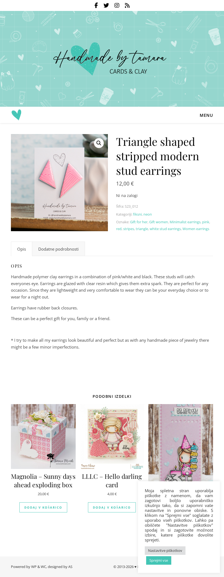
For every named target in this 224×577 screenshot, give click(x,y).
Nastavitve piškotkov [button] (165, 550)
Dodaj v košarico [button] (43, 507)
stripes (128, 228)
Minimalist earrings (185, 221)
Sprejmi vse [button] (158, 560)
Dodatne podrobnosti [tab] (58, 249)
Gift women (158, 221)
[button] (99, 143)
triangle (142, 228)
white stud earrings (165, 228)
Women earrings (195, 228)
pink (205, 221)
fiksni (137, 214)
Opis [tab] (21, 249)
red (119, 228)
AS (70, 566)
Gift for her (139, 221)
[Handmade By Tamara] (112, 59)
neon (147, 214)
